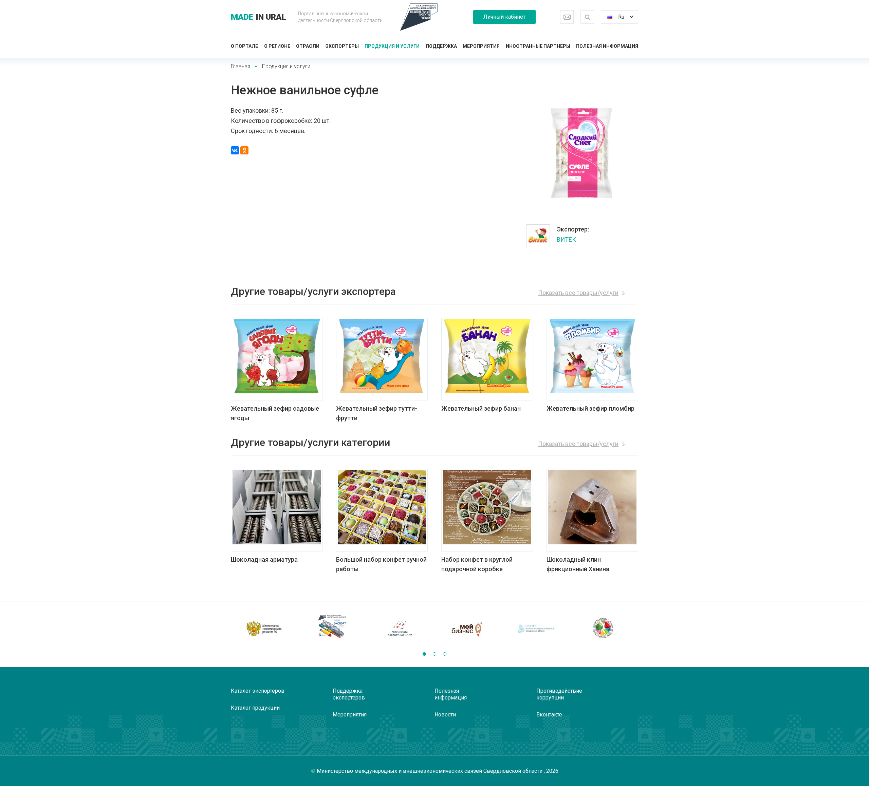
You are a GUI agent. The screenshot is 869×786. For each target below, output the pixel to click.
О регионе (277, 46)
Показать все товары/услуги (578, 292)
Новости (445, 714)
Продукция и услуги (392, 46)
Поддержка (441, 46)
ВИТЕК (566, 239)
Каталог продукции (255, 708)
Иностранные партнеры (538, 46)
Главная (240, 66)
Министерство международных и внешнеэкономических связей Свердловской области (430, 771)
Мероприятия (481, 46)
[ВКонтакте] (235, 150)
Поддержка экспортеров (349, 694)
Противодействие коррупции (559, 694)
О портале (244, 46)
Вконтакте (549, 714)
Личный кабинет (504, 17)
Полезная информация (607, 46)
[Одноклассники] (244, 150)
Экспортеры (342, 46)
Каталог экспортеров (257, 691)
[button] (424, 654)
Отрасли (307, 46)
